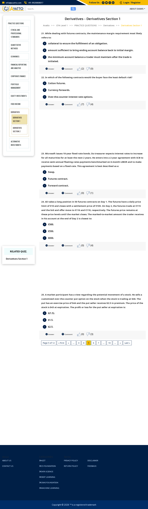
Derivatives (15, 112)
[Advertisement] (92, 129)
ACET (43, 460)
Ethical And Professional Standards (16, 33)
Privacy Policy (71, 460)
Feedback (91, 466)
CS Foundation (48, 466)
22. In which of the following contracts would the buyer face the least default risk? (86, 77)
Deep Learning (48, 477)
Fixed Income (16, 103)
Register (136, 2)
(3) (91, 334)
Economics (15, 56)
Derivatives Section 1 (16, 258)
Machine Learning (50, 488)
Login (126, 2)
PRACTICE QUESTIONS (16, 23)
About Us (6, 460)
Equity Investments (19, 95)
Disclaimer (92, 460)
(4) (91, 104)
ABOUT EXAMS (136, 9)
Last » (127, 343)
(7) (82, 104)
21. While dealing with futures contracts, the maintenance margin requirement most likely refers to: (91, 35)
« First (61, 343)
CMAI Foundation (49, 482)
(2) (82, 68)
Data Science (47, 471)
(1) (91, 193)
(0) (91, 68)
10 (109, 343)
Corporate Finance (18, 76)
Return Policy (71, 466)
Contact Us (7, 466)
